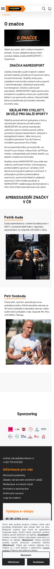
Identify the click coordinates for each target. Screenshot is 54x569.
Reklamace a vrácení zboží (18, 484)
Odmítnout (13, 562)
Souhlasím (38, 562)
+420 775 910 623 (13, 462)
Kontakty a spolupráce (16, 488)
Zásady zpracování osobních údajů (22, 479)
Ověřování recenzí (13, 493)
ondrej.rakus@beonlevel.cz (18, 458)
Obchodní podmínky (14, 475)
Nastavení (26, 555)
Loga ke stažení (11, 497)
